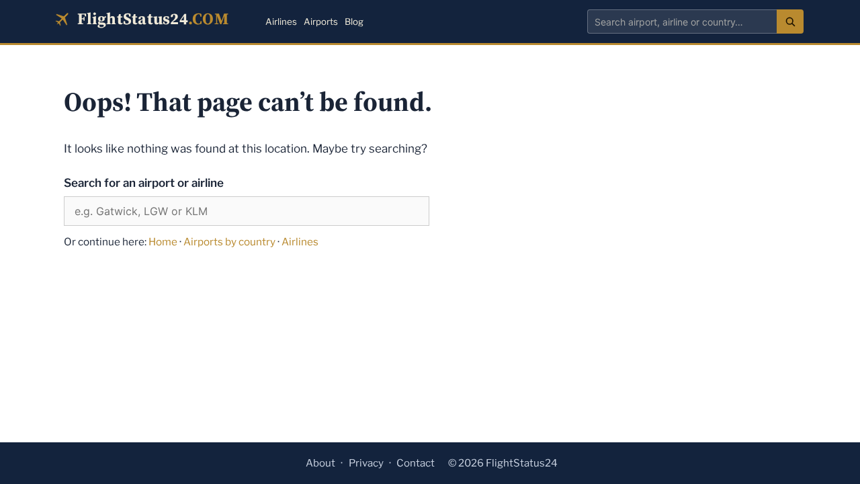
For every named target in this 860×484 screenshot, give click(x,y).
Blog (354, 21)
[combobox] (682, 21)
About (320, 463)
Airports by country (229, 241)
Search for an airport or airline (144, 183)
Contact (415, 463)
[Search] (790, 21)
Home (162, 241)
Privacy (366, 463)
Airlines (281, 21)
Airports (321, 21)
